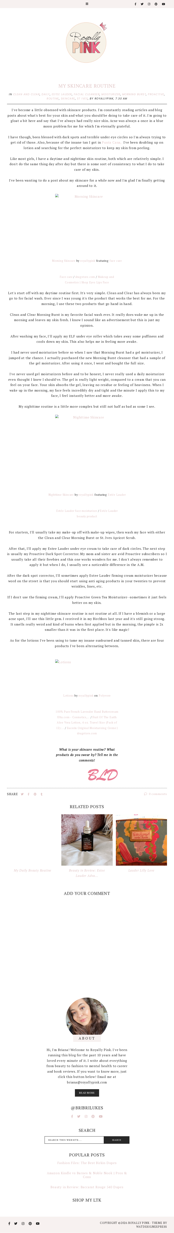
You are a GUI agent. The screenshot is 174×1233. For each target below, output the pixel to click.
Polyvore (105, 695)
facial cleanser (87, 94)
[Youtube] (164, 4)
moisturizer (110, 94)
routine (53, 98)
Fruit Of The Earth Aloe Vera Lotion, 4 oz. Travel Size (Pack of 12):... (86, 722)
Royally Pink (139, 1223)
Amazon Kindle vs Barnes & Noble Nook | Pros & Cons (87, 1175)
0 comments (157, 794)
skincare (68, 98)
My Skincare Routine (87, 86)
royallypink (87, 261)
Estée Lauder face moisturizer (76, 511)
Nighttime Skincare (61, 495)
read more (87, 1092)
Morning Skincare (64, 261)
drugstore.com (85, 277)
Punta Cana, (112, 142)
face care (115, 261)
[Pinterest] (156, 4)
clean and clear (26, 94)
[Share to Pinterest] (36, 794)
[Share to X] (23, 794)
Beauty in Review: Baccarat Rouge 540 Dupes (87, 1187)
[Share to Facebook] (29, 794)
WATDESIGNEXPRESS (151, 1227)
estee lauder (62, 94)
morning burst (134, 94)
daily (46, 94)
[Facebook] (136, 4)
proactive (156, 94)
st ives (82, 98)
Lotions (68, 695)
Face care (66, 277)
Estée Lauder (117, 495)
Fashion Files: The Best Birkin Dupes (87, 1163)
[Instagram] (149, 4)
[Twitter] (142, 4)
